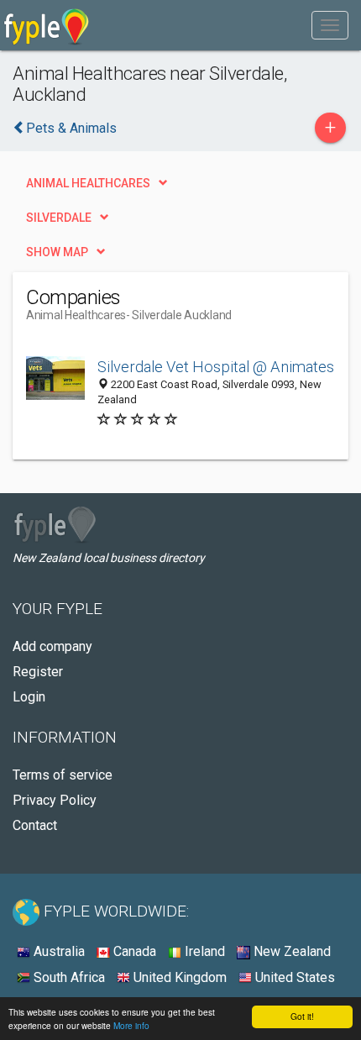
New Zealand (290, 951)
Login (29, 697)
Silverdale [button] (59, 217)
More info (131, 1025)
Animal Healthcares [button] (88, 183)
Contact (35, 825)
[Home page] (46, 25)
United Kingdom (178, 977)
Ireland (203, 951)
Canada (133, 951)
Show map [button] (57, 252)
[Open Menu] (329, 25)
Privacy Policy (55, 800)
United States (293, 977)
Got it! (302, 1016)
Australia (57, 951)
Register (38, 672)
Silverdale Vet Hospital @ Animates (215, 367)
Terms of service (62, 775)
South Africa (67, 977)
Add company (52, 646)
